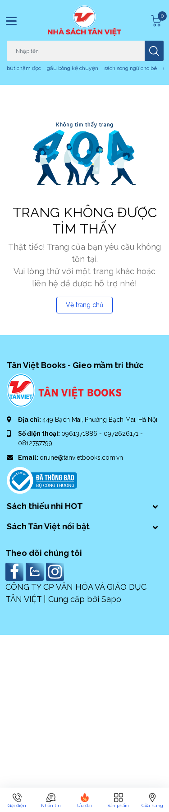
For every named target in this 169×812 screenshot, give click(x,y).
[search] (154, 51)
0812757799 (35, 443)
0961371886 (80, 433)
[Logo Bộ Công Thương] (42, 479)
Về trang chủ (84, 304)
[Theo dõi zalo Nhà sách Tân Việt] (36, 571)
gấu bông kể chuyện (72, 68)
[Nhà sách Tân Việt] (85, 20)
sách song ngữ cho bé (130, 68)
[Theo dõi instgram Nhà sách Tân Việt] (56, 571)
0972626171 (122, 433)
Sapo (111, 599)
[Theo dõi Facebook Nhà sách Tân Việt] (15, 571)
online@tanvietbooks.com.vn (81, 457)
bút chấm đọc (24, 68)
